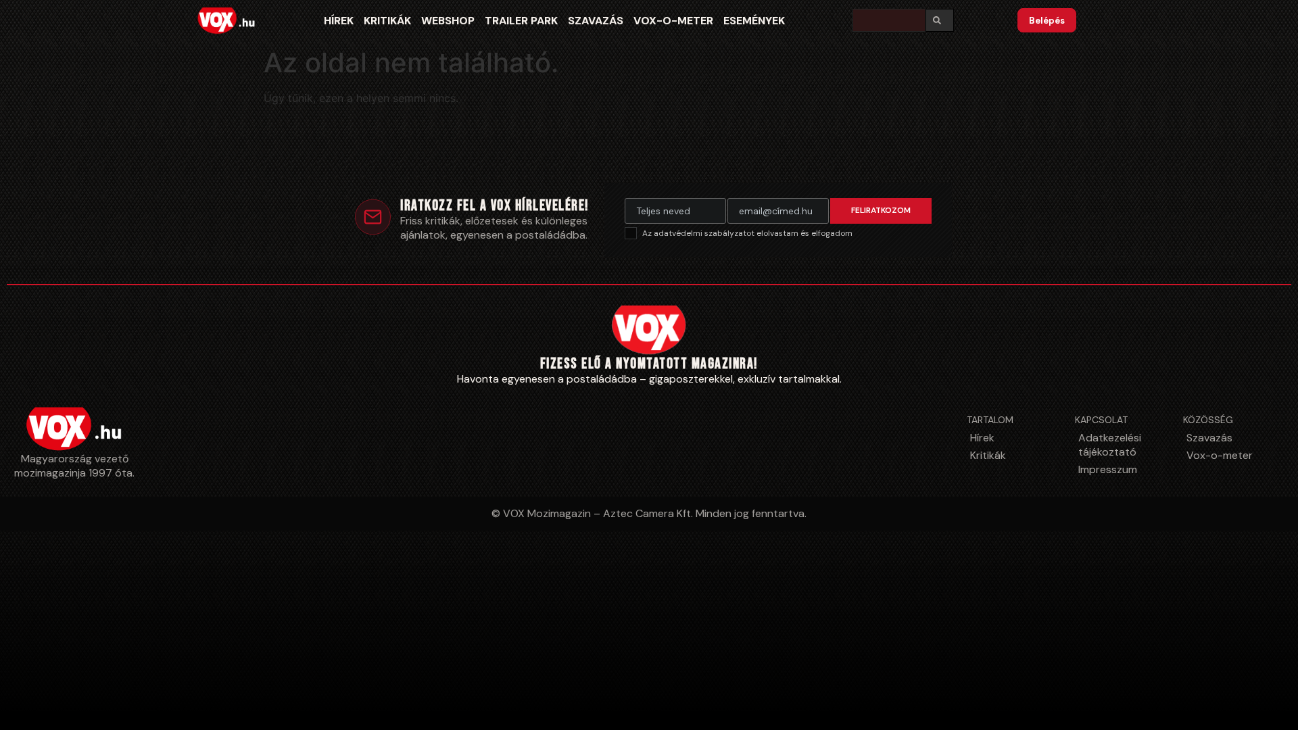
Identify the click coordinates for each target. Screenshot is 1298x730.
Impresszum (1107, 469)
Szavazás (595, 21)
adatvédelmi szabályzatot (705, 233)
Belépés (1047, 20)
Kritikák (387, 21)
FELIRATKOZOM (881, 210)
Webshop (448, 21)
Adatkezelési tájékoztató (1109, 445)
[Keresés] (940, 20)
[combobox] (889, 20)
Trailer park (521, 21)
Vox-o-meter (673, 21)
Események (754, 21)
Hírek (339, 21)
